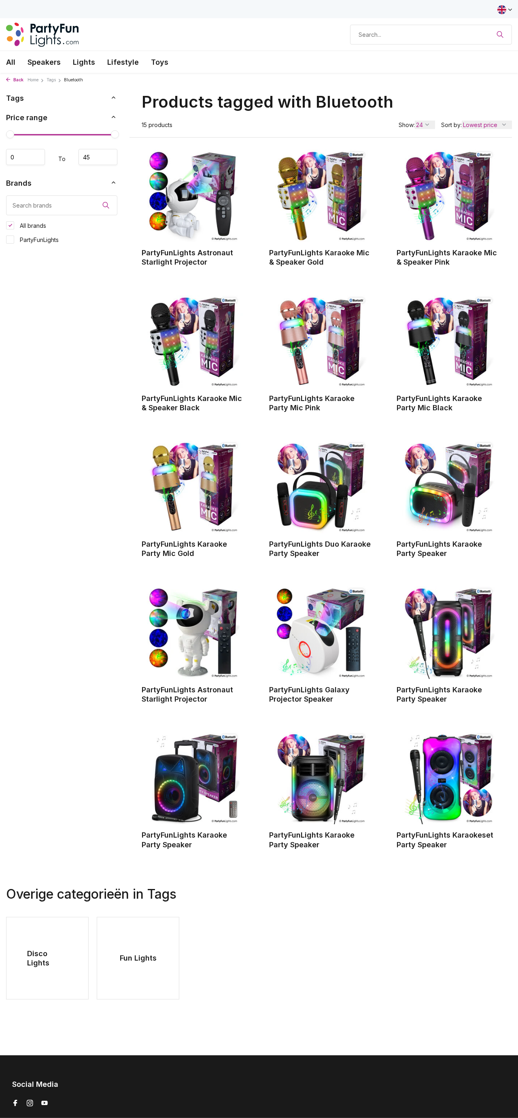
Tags (51, 80)
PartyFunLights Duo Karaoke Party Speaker (320, 549)
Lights (84, 62)
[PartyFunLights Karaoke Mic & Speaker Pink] (448, 196)
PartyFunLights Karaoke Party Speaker (439, 549)
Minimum (25, 157)
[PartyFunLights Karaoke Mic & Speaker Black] (193, 341)
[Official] (42, 34)
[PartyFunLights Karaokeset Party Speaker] (448, 778)
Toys (159, 62)
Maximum (98, 157)
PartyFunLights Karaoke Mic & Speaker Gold (319, 257)
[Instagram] (30, 1103)
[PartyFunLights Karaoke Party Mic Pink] (320, 341)
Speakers (44, 62)
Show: (407, 124)
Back (17, 80)
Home (33, 80)
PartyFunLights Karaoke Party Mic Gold (184, 549)
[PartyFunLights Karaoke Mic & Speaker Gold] (320, 196)
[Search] (500, 34)
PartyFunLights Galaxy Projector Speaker (309, 694)
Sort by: (451, 124)
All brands (32, 225)
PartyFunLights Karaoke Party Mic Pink (312, 403)
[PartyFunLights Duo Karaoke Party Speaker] (320, 487)
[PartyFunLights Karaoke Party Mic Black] (448, 341)
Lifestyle (123, 62)
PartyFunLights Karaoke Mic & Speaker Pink (447, 257)
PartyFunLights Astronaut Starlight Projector (187, 257)
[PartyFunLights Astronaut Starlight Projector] (193, 196)
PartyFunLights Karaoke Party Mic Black (439, 403)
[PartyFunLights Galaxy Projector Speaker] (320, 632)
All (10, 62)
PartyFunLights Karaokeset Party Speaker (445, 840)
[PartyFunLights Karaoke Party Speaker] (448, 487)
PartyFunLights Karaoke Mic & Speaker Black (192, 403)
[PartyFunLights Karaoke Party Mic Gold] (193, 487)
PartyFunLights (38, 239)
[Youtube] (44, 1103)
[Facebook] (15, 1103)
